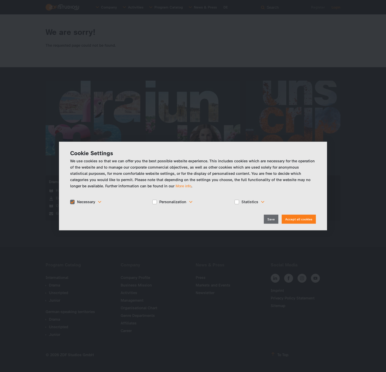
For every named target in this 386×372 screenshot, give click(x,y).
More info (183, 186)
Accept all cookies (298, 219)
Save (271, 219)
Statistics (249, 202)
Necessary (86, 202)
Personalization (172, 202)
